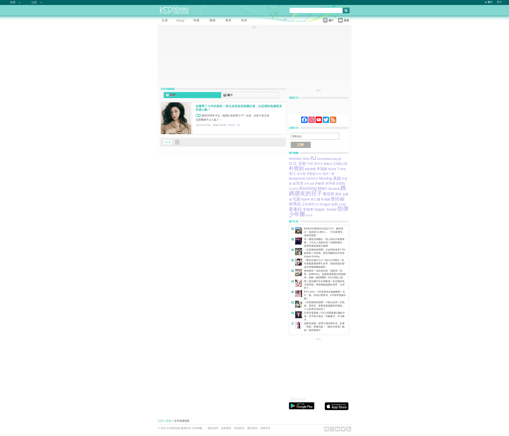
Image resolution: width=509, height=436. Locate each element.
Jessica (334, 189)
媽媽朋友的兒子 (317, 190)
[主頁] (166, 20)
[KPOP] (181, 20)
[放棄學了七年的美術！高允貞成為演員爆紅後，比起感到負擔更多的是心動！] (177, 133)
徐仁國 (315, 199)
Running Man (313, 188)
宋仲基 (330, 183)
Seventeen (325, 159)
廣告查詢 (252, 428)
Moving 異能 (330, 178)
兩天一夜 (329, 173)
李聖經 (311, 173)
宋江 (292, 174)
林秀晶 (295, 204)
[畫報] (245, 20)
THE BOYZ (315, 163)
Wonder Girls (299, 159)
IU (313, 158)
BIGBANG (297, 179)
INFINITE (312, 178)
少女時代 (308, 204)
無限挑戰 (310, 169)
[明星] (197, 20)
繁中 (490, 2)
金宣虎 (297, 183)
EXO (319, 173)
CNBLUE (340, 164)
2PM (306, 183)
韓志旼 (332, 169)
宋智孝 (308, 209)
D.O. (293, 163)
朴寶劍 (296, 168)
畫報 (198, 115)
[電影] (229, 20)
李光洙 (309, 215)
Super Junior (325, 209)
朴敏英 (319, 183)
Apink (305, 199)
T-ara (341, 169)
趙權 (312, 184)
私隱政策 (239, 428)
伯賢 (334, 204)
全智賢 (342, 204)
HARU (231, 125)
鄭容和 (328, 194)
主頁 (160, 420)
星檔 (168, 420)
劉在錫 (337, 198)
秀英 (338, 194)
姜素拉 (295, 209)
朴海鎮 (325, 199)
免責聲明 (226, 428)
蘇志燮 (337, 159)
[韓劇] (213, 20)
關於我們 (213, 428)
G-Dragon (323, 204)
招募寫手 (265, 428)
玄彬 (302, 163)
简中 (499, 2)
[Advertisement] (319, 366)
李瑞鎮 (322, 169)
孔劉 (297, 199)
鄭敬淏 (328, 163)
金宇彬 (301, 173)
